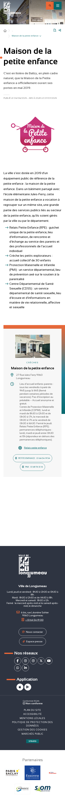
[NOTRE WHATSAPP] (17, 667)
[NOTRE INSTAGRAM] (25, 660)
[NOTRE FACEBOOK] (17, 660)
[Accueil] (5, 31)
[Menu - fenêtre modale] (58, 6)
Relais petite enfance (35, 447)
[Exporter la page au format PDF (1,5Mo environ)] (55, 30)
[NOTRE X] (41, 660)
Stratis (32, 741)
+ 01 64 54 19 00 (34, 620)
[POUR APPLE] (19, 687)
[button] (50, 6)
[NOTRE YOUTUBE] (48, 660)
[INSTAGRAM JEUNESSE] (33, 660)
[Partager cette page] (59, 30)
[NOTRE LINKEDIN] (25, 667)
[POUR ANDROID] (27, 687)
